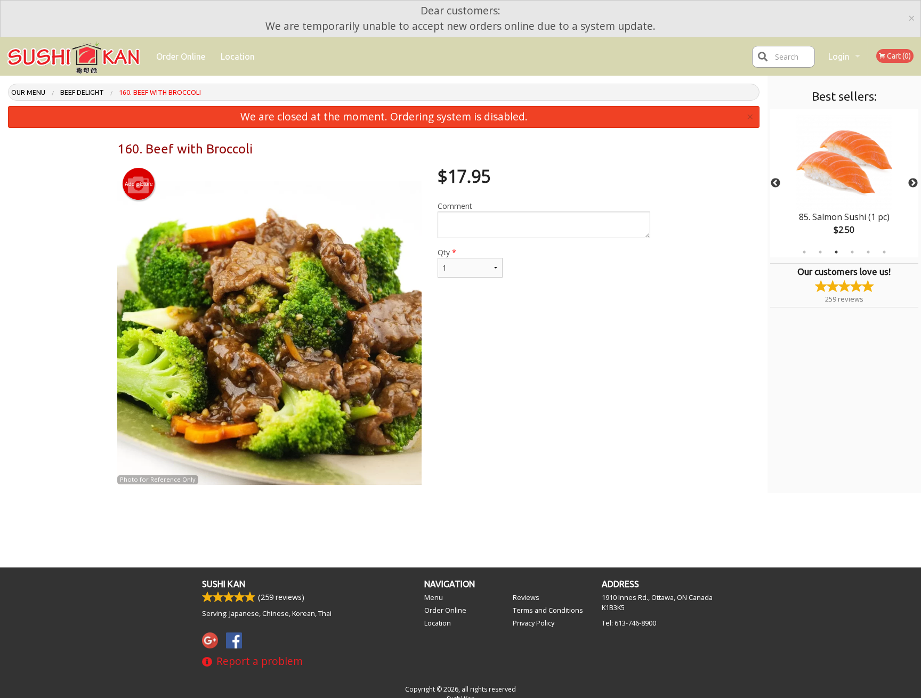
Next (913, 183)
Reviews (526, 597)
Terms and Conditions (548, 610)
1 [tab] (804, 252)
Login (839, 56)
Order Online (180, 56)
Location (238, 56)
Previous (775, 183)
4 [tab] (852, 252)
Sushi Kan (223, 584)
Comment (455, 206)
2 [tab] (820, 252)
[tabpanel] (844, 183)
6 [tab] (884, 252)
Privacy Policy (533, 623)
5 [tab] (868, 252)
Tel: (629, 623)
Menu (433, 597)
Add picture (139, 184)
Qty (447, 252)
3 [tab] (836, 252)
